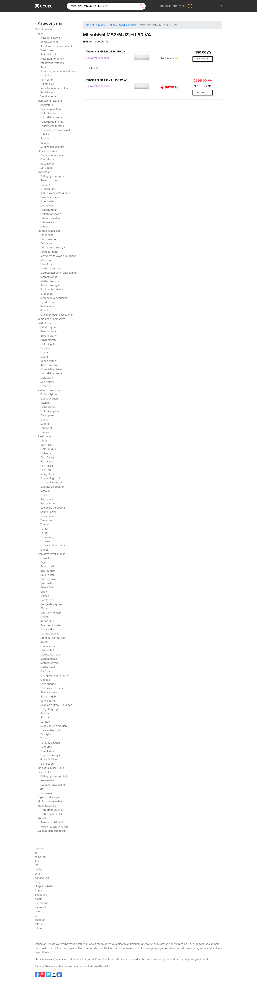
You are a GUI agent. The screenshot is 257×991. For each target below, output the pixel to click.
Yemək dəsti (47, 751)
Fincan (44, 617)
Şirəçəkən (46, 294)
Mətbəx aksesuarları (50, 801)
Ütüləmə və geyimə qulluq (54, 193)
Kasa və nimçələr (50, 625)
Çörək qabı (47, 600)
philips (39, 869)
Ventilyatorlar (48, 96)
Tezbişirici (46, 734)
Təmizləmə (44, 172)
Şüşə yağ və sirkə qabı (53, 726)
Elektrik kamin (49, 54)
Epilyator (45, 453)
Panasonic (41, 907)
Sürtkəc (45, 722)
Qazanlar (45, 558)
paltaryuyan (42, 878)
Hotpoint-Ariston (45, 886)
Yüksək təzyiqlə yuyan (54, 826)
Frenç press (47, 415)
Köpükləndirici (49, 252)
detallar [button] (91, 68)
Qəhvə (44, 419)
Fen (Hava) (46, 461)
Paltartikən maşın (50, 214)
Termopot (46, 428)
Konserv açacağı (50, 633)
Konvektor (46, 80)
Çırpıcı (44, 591)
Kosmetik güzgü (50, 478)
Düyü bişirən (48, 340)
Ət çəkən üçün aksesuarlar (56, 314)
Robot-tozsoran (49, 180)
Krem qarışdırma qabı (53, 638)
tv (36, 915)
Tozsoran (45, 184)
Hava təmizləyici (50, 38)
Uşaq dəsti (46, 747)
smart (38, 873)
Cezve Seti (47, 587)
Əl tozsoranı (47, 189)
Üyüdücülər (47, 302)
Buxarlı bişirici (48, 331)
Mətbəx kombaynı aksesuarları (58, 273)
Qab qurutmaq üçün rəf (54, 675)
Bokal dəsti (47, 575)
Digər (43, 440)
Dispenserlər (48, 407)
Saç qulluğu (47, 503)
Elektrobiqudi (48, 449)
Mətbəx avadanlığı (49, 231)
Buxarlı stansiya (49, 197)
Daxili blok (46, 50)
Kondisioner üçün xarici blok (57, 46)
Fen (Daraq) (47, 457)
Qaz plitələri (47, 159)
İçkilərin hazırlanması (50, 390)
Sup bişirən (47, 382)
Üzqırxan (45, 541)
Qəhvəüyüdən (49, 398)
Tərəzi (44, 528)
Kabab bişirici (48, 361)
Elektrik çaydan (49, 411)
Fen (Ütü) (46, 470)
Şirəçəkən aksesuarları (54, 298)
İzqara (44, 352)
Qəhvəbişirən (48, 394)
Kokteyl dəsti (48, 629)
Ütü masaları (47, 222)
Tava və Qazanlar (50, 730)
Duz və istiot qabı (51, 612)
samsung (40, 857)
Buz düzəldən (48, 239)
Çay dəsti (46, 583)
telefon (39, 924)
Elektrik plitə (48, 344)
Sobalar (44, 138)
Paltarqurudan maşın (52, 121)
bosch (38, 911)
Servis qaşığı (48, 701)
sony (38, 882)
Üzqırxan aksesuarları (53, 545)
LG (36, 865)
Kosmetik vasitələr (51, 482)
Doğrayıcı (46, 243)
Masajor (45, 491)
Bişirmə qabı (47, 570)
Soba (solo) (47, 163)
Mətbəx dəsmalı (50, 654)
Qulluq (44, 495)
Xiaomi (39, 899)
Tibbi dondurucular (51, 810)
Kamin (44, 67)
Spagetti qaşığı (49, 709)
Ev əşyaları (46, 793)
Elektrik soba (48, 113)
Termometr (46, 520)
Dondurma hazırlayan (53, 247)
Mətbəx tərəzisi (49, 281)
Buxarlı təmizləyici (51, 822)
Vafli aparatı (47, 306)
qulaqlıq (40, 848)
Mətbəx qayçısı (49, 663)
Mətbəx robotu (49, 277)
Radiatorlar (46, 92)
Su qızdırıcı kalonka (52, 147)
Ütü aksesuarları (50, 218)
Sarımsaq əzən (49, 692)
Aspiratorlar (47, 105)
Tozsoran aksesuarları (53, 784)
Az (220, 6)
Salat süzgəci (48, 684)
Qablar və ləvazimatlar (51, 554)
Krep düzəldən (49, 365)
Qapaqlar (45, 680)
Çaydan (45, 403)
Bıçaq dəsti (47, 566)
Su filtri (44, 424)
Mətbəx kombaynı (51, 268)
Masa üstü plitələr (51, 369)
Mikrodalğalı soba (51, 117)
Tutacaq (45, 738)
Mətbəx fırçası (49, 659)
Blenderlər (46, 235)
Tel (36, 852)
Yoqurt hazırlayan (50, 755)
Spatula (44, 713)
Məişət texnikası (44, 29)
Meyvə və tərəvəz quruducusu (58, 256)
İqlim (41, 33)
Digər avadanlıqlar (49, 797)
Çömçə (44, 596)
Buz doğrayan (48, 579)
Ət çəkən (46, 310)
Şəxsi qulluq (45, 436)
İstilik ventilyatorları (52, 63)
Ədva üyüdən (48, 759)
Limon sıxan (47, 646)
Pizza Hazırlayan (50, 285)
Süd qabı (45, 717)
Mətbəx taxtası (49, 667)
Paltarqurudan (48, 210)
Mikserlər (46, 260)
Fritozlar (45, 348)
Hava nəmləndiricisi (52, 59)
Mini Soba (46, 264)
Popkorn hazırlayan (52, 289)
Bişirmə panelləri (50, 109)
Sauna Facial (48, 512)
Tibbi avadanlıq (47, 805)
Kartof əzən (47, 621)
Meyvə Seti (47, 650)
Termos (44, 432)
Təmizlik (43, 818)
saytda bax (202, 59)
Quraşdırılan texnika (50, 100)
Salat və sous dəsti (51, 688)
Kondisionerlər (49, 42)
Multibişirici (47, 377)
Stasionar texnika (48, 151)
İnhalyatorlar (47, 474)
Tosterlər (45, 386)
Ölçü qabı (46, 671)
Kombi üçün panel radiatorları (58, 71)
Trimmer (45, 524)
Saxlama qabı (48, 696)
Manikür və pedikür (52, 487)
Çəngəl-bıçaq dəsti (51, 604)
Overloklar (46, 205)
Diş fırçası (46, 445)
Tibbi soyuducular (51, 814)
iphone (39, 928)
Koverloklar (47, 201)
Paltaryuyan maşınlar (52, 126)
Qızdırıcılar (46, 84)
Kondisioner (42, 903)
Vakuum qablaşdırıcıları (52, 831)
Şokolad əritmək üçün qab (56, 705)
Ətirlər (44, 549)
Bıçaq (43, 562)
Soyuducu (46, 168)
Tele (37, 861)
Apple (38, 890)
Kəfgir (44, 642)
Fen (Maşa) (46, 466)
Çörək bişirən (48, 327)
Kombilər (45, 75)
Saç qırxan (46, 499)
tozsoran (40, 920)
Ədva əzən (47, 763)
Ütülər (44, 226)
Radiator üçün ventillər (54, 88)
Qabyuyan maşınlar (52, 155)
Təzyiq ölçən (48, 537)
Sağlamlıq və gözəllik (53, 508)
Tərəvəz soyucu (50, 743)
